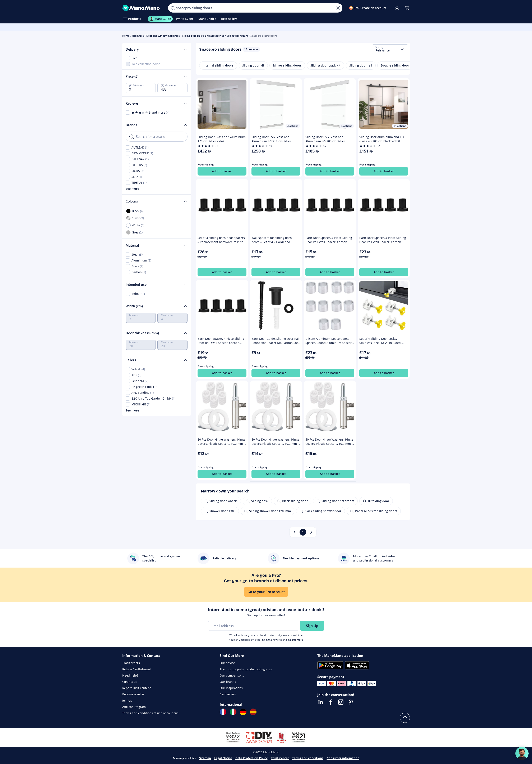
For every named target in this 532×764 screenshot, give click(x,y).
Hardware (138, 35)
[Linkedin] (320, 702)
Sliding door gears (237, 35)
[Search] (173, 8)
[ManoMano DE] (243, 712)
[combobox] (390, 49)
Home (125, 35)
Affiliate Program (134, 707)
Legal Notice (223, 758)
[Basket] (407, 8)
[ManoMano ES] (253, 712)
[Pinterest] (350, 702)
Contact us (129, 682)
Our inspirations (231, 688)
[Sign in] (397, 8)
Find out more (294, 639)
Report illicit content (136, 688)
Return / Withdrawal (136, 669)
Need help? (130, 675)
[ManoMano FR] (223, 712)
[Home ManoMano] (142, 8)
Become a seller (133, 694)
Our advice (227, 663)
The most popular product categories (246, 669)
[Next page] (311, 532)
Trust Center (280, 758)
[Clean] (338, 7)
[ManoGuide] (522, 753)
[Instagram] (340, 702)
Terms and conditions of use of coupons (150, 713)
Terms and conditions (307, 758)
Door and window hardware (163, 35)
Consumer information (343, 758)
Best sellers (228, 694)
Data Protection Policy (251, 758)
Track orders (131, 663)
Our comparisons (232, 675)
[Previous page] (294, 532)
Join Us (127, 700)
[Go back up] (405, 718)
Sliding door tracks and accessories (203, 35)
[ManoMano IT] (233, 712)
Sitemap (205, 758)
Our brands (228, 682)
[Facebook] (330, 702)
